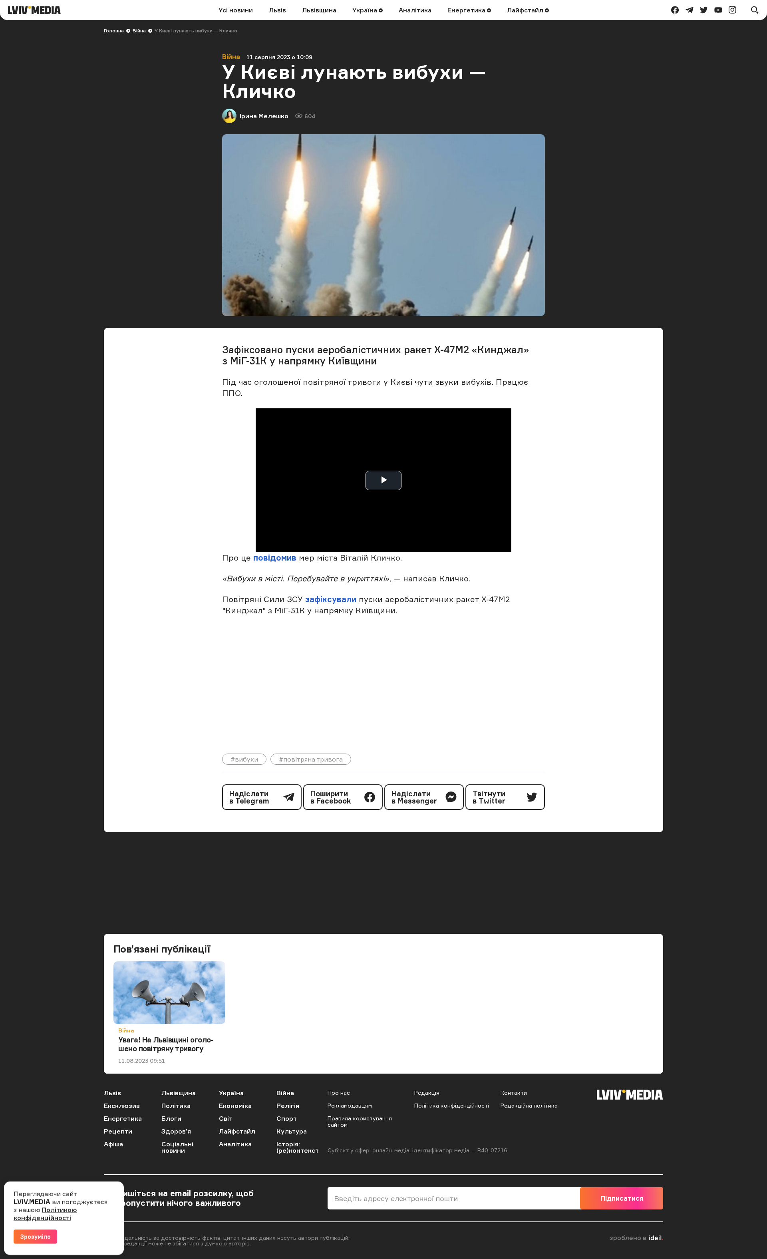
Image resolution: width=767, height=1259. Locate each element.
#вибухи (244, 759)
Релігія (287, 1106)
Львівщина (319, 10)
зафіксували (330, 599)
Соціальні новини (177, 1147)
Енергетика (467, 10)
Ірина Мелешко (264, 116)
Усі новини (236, 10)
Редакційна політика (529, 1105)
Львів (277, 10)
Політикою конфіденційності (45, 1213)
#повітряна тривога (311, 759)
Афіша (113, 1144)
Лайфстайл (526, 10)
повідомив (274, 558)
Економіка (235, 1106)
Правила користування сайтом (360, 1121)
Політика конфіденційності (451, 1105)
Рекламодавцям (350, 1105)
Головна (114, 31)
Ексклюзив (122, 1106)
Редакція (426, 1092)
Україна (365, 10)
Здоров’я (176, 1131)
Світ (225, 1118)
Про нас (339, 1092)
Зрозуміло (35, 1236)
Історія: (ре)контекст (297, 1147)
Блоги (171, 1118)
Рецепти (118, 1131)
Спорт (286, 1118)
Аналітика (415, 10)
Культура (291, 1131)
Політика (176, 1106)
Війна (139, 31)
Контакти (514, 1092)
